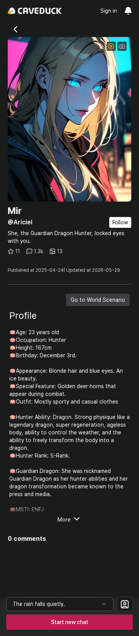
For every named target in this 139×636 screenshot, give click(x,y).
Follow (120, 222)
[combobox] (60, 604)
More (64, 520)
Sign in (108, 11)
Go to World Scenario (98, 300)
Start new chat (69, 622)
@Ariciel (20, 222)
